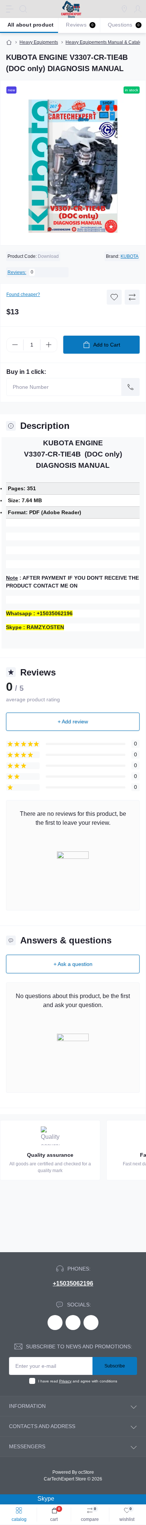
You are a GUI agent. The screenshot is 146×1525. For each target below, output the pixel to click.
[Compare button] (132, 297)
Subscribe (114, 1366)
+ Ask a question (73, 964)
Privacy (65, 1381)
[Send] (131, 387)
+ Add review (73, 722)
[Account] (138, 9)
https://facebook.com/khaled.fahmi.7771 (55, 1322)
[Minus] (15, 344)
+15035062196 (73, 1283)
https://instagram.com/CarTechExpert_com (90, 1322)
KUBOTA (130, 256)
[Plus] (48, 344)
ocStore (86, 1472)
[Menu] (9, 9)
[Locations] (124, 9)
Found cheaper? (23, 294)
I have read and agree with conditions (77, 1381)
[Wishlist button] (114, 297)
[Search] (23, 9)
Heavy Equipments (38, 42)
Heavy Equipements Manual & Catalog (105, 42)
